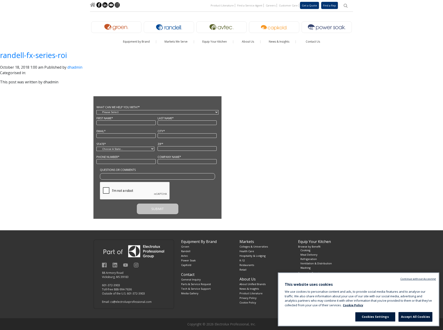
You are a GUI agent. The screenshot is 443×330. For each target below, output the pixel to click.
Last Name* (166, 118)
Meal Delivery (308, 254)
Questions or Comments (118, 170)
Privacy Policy (248, 298)
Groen (185, 246)
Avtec (184, 255)
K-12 (242, 260)
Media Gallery (189, 293)
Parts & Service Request (196, 284)
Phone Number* (108, 157)
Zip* (160, 144)
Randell (185, 251)
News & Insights (249, 288)
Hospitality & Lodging (252, 255)
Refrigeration (308, 259)
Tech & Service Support (196, 288)
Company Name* (169, 157)
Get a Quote (309, 5)
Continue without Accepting (418, 278)
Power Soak (188, 260)
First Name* (104, 118)
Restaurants (246, 265)
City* (161, 131)
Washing (305, 267)
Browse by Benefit (309, 246)
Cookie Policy (247, 302)
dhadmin (74, 67)
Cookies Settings (375, 317)
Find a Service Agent (249, 5)
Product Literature (222, 5)
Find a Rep (329, 5)
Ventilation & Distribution (316, 263)
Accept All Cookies (415, 317)
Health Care (246, 251)
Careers (270, 5)
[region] (358, 299)
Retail (242, 269)
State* (101, 144)
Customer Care (288, 5)
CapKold (186, 265)
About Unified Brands (252, 284)
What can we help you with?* (118, 107)
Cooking (305, 250)
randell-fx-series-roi (33, 55)
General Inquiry (191, 279)
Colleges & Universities (253, 246)
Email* (101, 131)
